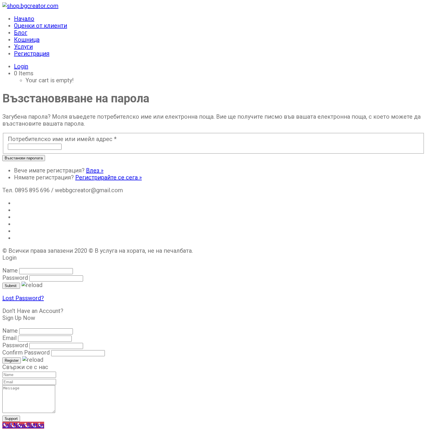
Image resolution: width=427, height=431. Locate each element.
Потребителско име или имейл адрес (62, 139)
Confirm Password (26, 352)
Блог (20, 32)
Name (10, 270)
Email (9, 337)
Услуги (23, 46)
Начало (24, 18)
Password (15, 277)
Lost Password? (23, 298)
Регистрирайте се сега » (108, 177)
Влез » (94, 170)
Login (21, 66)
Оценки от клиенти (40, 25)
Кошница (27, 39)
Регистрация (31, 53)
